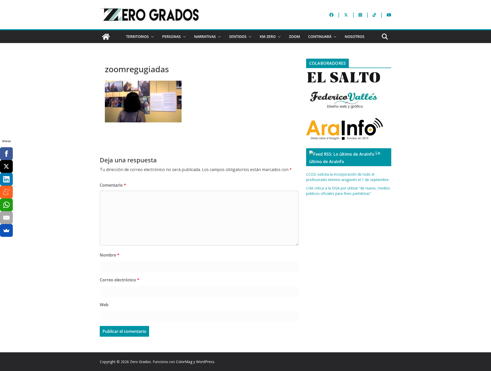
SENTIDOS (238, 36)
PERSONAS (171, 36)
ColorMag (184, 361)
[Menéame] (6, 192)
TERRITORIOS (137, 36)
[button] (151, 36)
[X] (6, 166)
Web (104, 305)
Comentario (113, 185)
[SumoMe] (6, 230)
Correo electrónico (119, 280)
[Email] (6, 217)
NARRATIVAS (205, 36)
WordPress (205, 361)
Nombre (109, 255)
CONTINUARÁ (319, 36)
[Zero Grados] (106, 37)
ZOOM (294, 36)
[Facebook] (6, 153)
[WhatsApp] (6, 204)
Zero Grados (140, 361)
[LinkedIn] (6, 179)
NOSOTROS (354, 36)
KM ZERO (268, 36)
